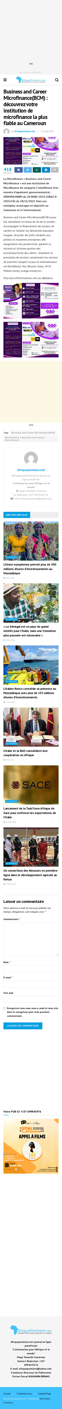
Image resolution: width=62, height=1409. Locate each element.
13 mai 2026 (10, 702)
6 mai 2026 (9, 760)
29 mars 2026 (10, 822)
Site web (8, 992)
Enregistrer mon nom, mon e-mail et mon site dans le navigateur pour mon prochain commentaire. (32, 1012)
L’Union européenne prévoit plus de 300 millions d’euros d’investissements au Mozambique (29, 568)
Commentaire (12, 919)
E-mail (8, 977)
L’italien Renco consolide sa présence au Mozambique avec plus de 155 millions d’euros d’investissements (29, 693)
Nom (7, 962)
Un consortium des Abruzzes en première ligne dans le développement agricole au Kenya (30, 875)
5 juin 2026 (9, 578)
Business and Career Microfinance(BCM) (33, 432)
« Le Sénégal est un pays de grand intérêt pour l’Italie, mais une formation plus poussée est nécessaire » (29, 631)
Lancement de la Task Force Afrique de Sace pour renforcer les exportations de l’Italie (29, 812)
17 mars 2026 (10, 884)
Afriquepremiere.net (24, 131)
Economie (11, 557)
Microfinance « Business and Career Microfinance (24, 438)
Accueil (7, 1393)
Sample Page (44, 1393)
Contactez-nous (24, 1393)
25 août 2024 (47, 131)
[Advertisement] (31, 31)
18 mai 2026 (10, 640)
